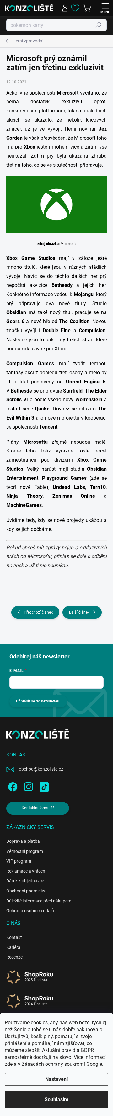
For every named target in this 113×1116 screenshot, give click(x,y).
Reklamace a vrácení (26, 871)
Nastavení (56, 1079)
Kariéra (13, 947)
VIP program (18, 861)
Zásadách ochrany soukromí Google (62, 1064)
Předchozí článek (38, 612)
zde (9, 1064)
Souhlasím (56, 1099)
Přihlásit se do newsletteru (38, 701)
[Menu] (105, 8)
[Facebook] (11, 785)
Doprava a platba (23, 841)
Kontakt (14, 937)
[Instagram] (27, 785)
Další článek (79, 612)
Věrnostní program (24, 851)
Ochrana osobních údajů (30, 910)
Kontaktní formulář (38, 808)
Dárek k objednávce (25, 880)
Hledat (98, 25)
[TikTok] (43, 785)
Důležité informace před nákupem (38, 900)
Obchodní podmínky (25, 890)
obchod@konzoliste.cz (41, 769)
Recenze (14, 957)
